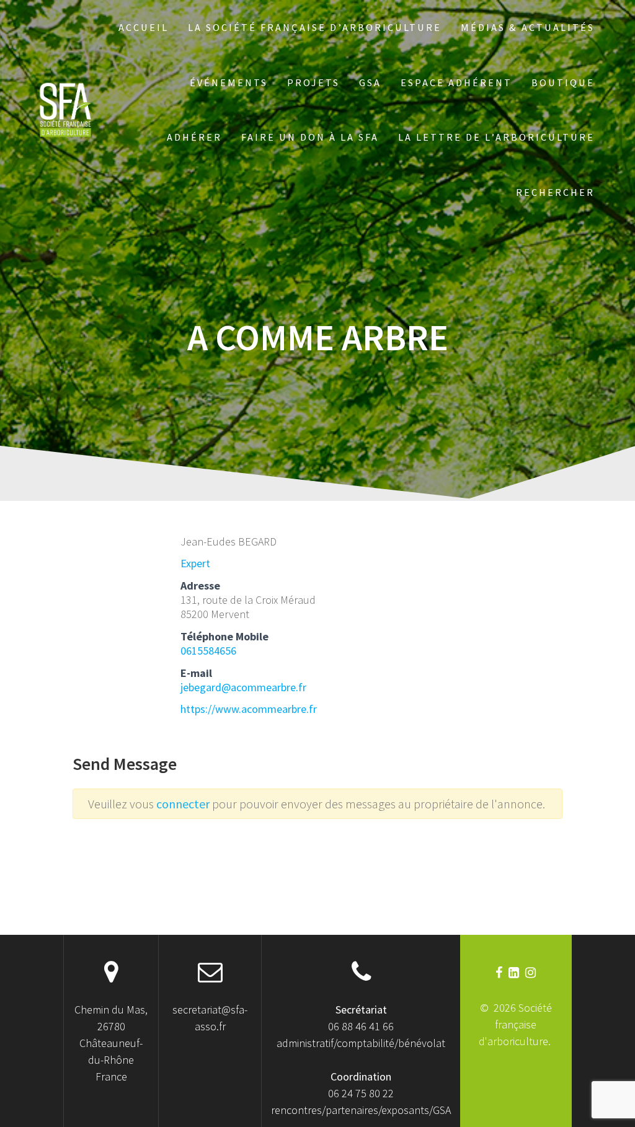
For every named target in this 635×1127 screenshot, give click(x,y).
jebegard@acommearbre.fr (243, 687)
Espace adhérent (456, 82)
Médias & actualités (528, 27)
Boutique (563, 82)
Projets (313, 82)
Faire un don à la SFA (310, 137)
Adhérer (194, 137)
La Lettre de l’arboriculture (496, 137)
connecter (184, 803)
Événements (229, 82)
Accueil (143, 27)
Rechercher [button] (555, 192)
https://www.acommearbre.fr (248, 709)
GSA (370, 82)
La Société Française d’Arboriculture (315, 27)
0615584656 (208, 650)
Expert (195, 563)
